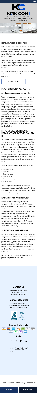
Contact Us (13, 82)
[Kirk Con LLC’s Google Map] (21, 341)
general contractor (21, 47)
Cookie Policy (30, 383)
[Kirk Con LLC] (18, 10)
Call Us (9, 390)
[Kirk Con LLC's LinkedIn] (25, 341)
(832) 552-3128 (20, 292)
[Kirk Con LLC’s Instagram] (16, 341)
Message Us (27, 390)
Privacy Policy (20, 383)
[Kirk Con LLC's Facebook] (11, 341)
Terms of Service (9, 383)
